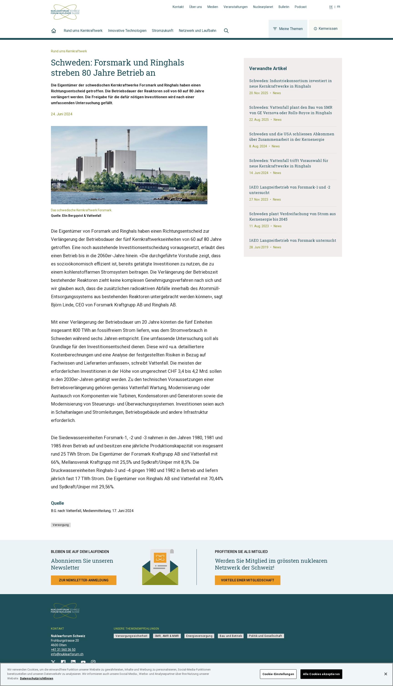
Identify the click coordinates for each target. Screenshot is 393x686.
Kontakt (178, 7)
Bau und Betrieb (231, 636)
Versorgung (61, 525)
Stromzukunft (162, 30)
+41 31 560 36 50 (63, 649)
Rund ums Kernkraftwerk (83, 30)
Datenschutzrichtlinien (36, 678)
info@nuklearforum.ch (67, 654)
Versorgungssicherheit (132, 636)
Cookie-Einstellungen (278, 674)
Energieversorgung (199, 636)
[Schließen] (386, 674)
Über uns (195, 7)
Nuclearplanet (263, 7)
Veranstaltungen (236, 7)
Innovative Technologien (127, 30)
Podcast (301, 7)
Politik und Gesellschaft (265, 636)
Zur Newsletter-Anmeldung (83, 580)
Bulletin (284, 7)
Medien (212, 7)
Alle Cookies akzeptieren (321, 674)
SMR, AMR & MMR (167, 636)
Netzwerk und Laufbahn (197, 30)
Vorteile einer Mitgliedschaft (247, 580)
